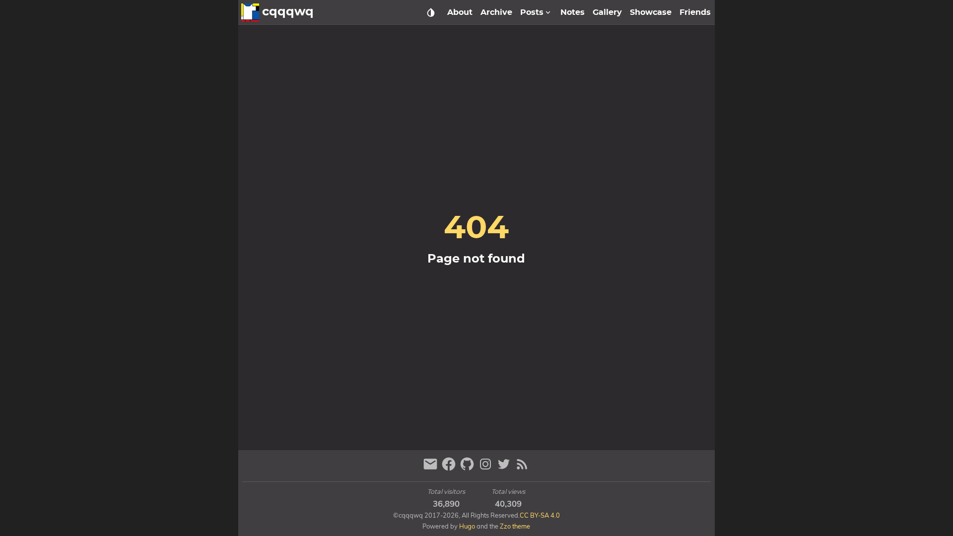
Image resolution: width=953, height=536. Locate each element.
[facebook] (450, 468)
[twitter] (505, 468)
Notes (572, 12)
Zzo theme (515, 526)
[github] (468, 468)
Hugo (467, 526)
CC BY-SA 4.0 (540, 515)
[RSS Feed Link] (522, 468)
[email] (431, 468)
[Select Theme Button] (430, 12)
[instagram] (486, 468)
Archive (496, 12)
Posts (532, 12)
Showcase (651, 12)
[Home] (250, 12)
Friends (695, 12)
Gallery (607, 12)
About (460, 12)
